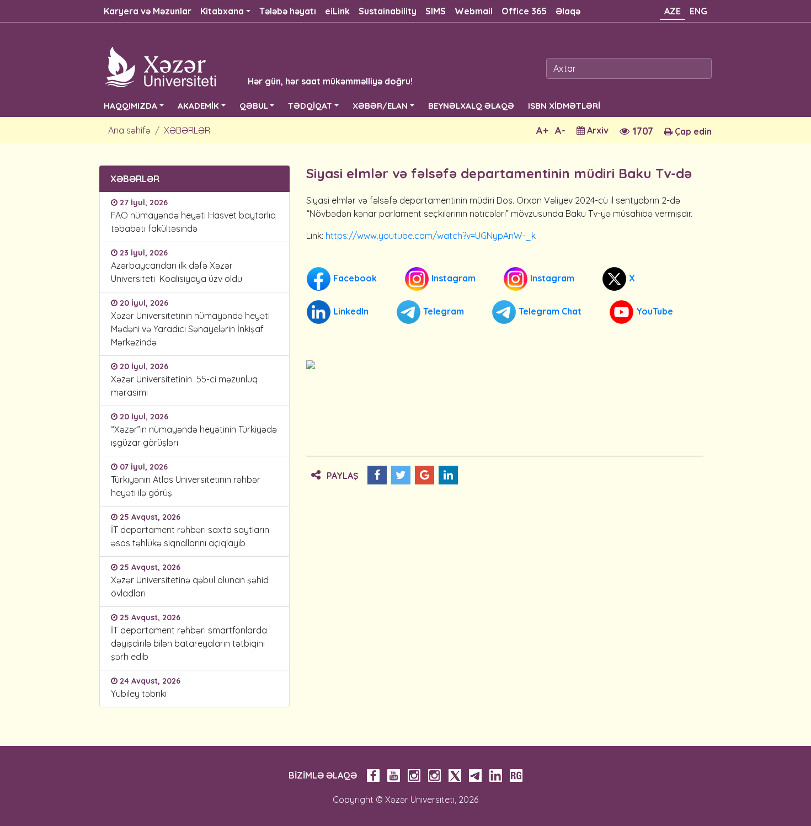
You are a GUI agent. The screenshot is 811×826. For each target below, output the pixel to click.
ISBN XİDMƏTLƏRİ (564, 105)
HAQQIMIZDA (130, 105)
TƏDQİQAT (310, 105)
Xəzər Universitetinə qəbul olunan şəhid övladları (190, 586)
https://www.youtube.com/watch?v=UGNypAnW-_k (431, 235)
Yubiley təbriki (139, 693)
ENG (698, 11)
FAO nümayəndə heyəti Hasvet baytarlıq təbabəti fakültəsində (193, 222)
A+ (542, 130)
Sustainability (388, 11)
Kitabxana (222, 11)
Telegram (442, 311)
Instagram (452, 278)
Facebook (354, 278)
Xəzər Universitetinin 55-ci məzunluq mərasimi (184, 386)
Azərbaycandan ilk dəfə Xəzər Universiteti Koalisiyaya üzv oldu (179, 272)
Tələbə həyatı (287, 11)
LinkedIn (350, 311)
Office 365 (524, 11)
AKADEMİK (198, 105)
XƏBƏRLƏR (187, 130)
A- (560, 130)
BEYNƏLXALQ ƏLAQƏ (471, 105)
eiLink (337, 11)
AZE (672, 11)
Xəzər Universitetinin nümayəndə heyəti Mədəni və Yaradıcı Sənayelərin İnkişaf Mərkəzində (190, 329)
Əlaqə (568, 11)
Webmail (474, 11)
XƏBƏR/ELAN (380, 105)
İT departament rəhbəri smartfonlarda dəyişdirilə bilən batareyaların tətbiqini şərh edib (189, 643)
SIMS (435, 11)
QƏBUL (253, 105)
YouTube (653, 311)
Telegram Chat (548, 311)
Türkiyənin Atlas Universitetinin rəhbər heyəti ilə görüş (185, 486)
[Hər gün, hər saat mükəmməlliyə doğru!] (241, 66)
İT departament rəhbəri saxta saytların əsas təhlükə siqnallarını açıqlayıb (190, 536)
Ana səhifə (129, 130)
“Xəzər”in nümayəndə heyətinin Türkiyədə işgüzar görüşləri (194, 436)
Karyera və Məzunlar (147, 11)
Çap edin (692, 131)
